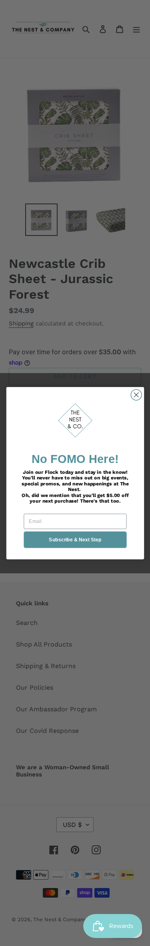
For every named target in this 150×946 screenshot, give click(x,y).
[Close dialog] (136, 394)
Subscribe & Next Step (75, 539)
